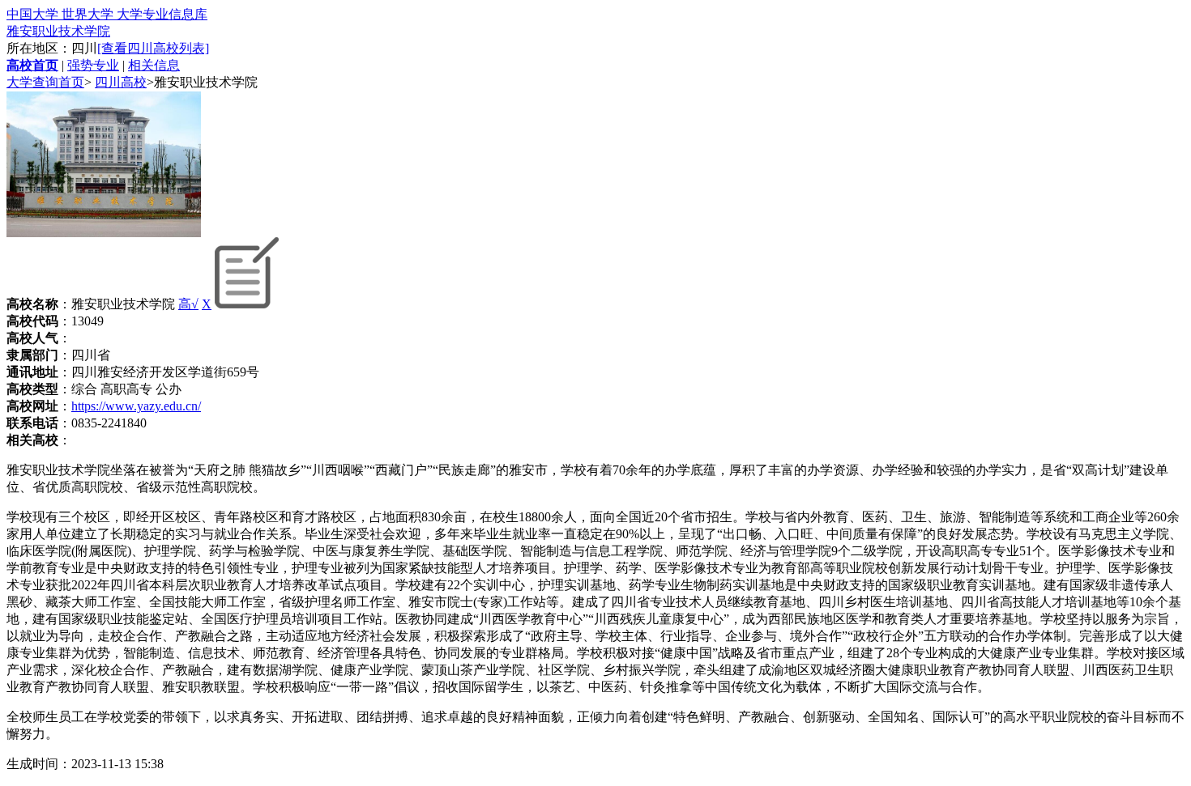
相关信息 (154, 65)
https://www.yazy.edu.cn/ (136, 406)
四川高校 (121, 82)
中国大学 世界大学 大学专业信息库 (106, 14)
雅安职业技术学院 (58, 31)
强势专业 (93, 65)
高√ (188, 304)
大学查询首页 (45, 82)
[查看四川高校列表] (153, 48)
